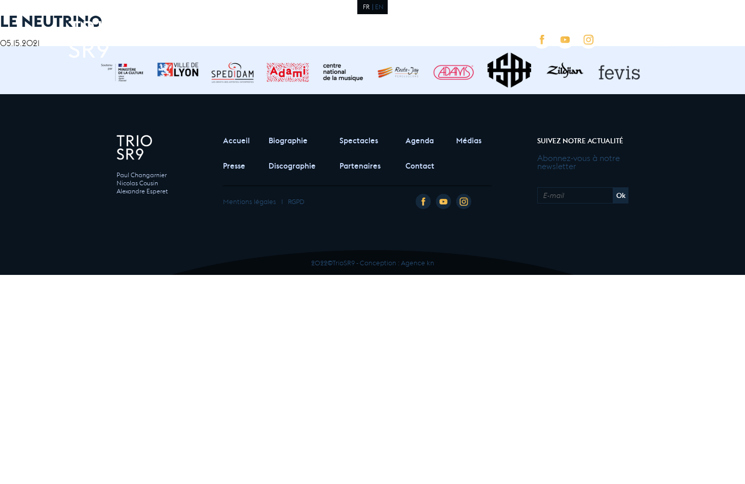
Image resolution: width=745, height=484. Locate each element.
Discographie (292, 165)
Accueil (235, 139)
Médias (468, 139)
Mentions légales (249, 200)
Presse (234, 165)
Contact (419, 165)
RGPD (296, 200)
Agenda (419, 139)
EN (379, 6)
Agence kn (417, 262)
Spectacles (359, 139)
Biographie (288, 139)
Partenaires (360, 165)
